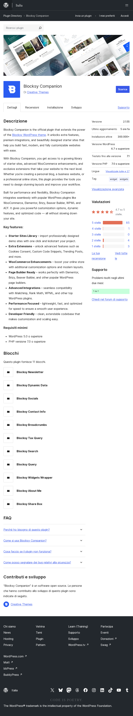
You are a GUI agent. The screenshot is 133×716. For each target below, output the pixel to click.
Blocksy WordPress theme (29, 135)
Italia (15, 690)
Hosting (8, 639)
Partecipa (107, 626)
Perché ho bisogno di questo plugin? (26, 529)
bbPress (10, 668)
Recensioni (32, 107)
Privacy (8, 645)
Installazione (55, 107)
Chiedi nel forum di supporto (110, 299)
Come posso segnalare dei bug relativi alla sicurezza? (37, 562)
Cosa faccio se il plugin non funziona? (27, 551)
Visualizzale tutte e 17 (118, 171)
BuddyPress (12, 674)
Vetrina (40, 626)
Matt (8, 662)
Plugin (39, 639)
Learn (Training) (78, 626)
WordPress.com (15, 656)
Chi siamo (9, 626)
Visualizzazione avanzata (108, 189)
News (7, 632)
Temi (39, 632)
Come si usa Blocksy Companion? (25, 540)
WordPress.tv (78, 645)
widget (113, 179)
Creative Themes (38, 92)
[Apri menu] (127, 5)
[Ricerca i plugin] (40, 27)
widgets (124, 179)
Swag (106, 645)
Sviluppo (76, 107)
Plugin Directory (12, 15)
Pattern (40, 645)
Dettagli (12, 107)
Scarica (122, 89)
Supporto (124, 107)
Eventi (105, 632)
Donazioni (109, 639)
